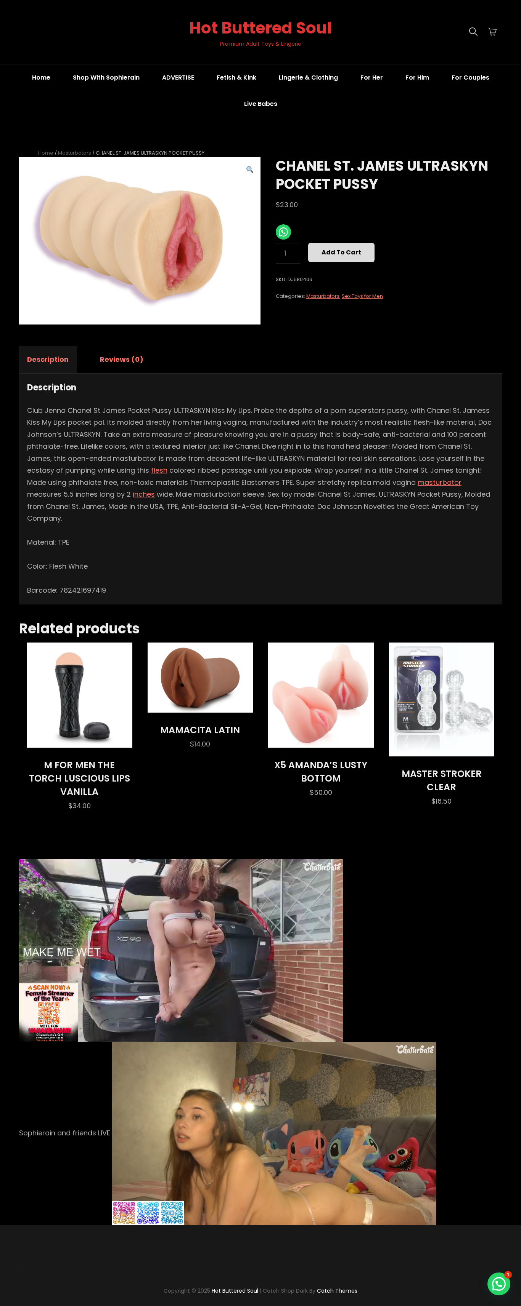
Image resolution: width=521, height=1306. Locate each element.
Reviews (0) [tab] (121, 359)
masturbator (440, 482)
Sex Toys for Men (362, 296)
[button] (250, 170)
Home (41, 77)
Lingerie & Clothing (308, 77)
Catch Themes (337, 1291)
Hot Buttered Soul (260, 28)
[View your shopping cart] (492, 32)
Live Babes (260, 103)
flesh (159, 470)
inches (144, 494)
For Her (371, 77)
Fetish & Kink (236, 77)
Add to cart (341, 252)
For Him (417, 77)
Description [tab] (48, 359)
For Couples (470, 77)
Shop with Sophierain (106, 77)
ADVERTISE (178, 77)
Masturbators (74, 153)
